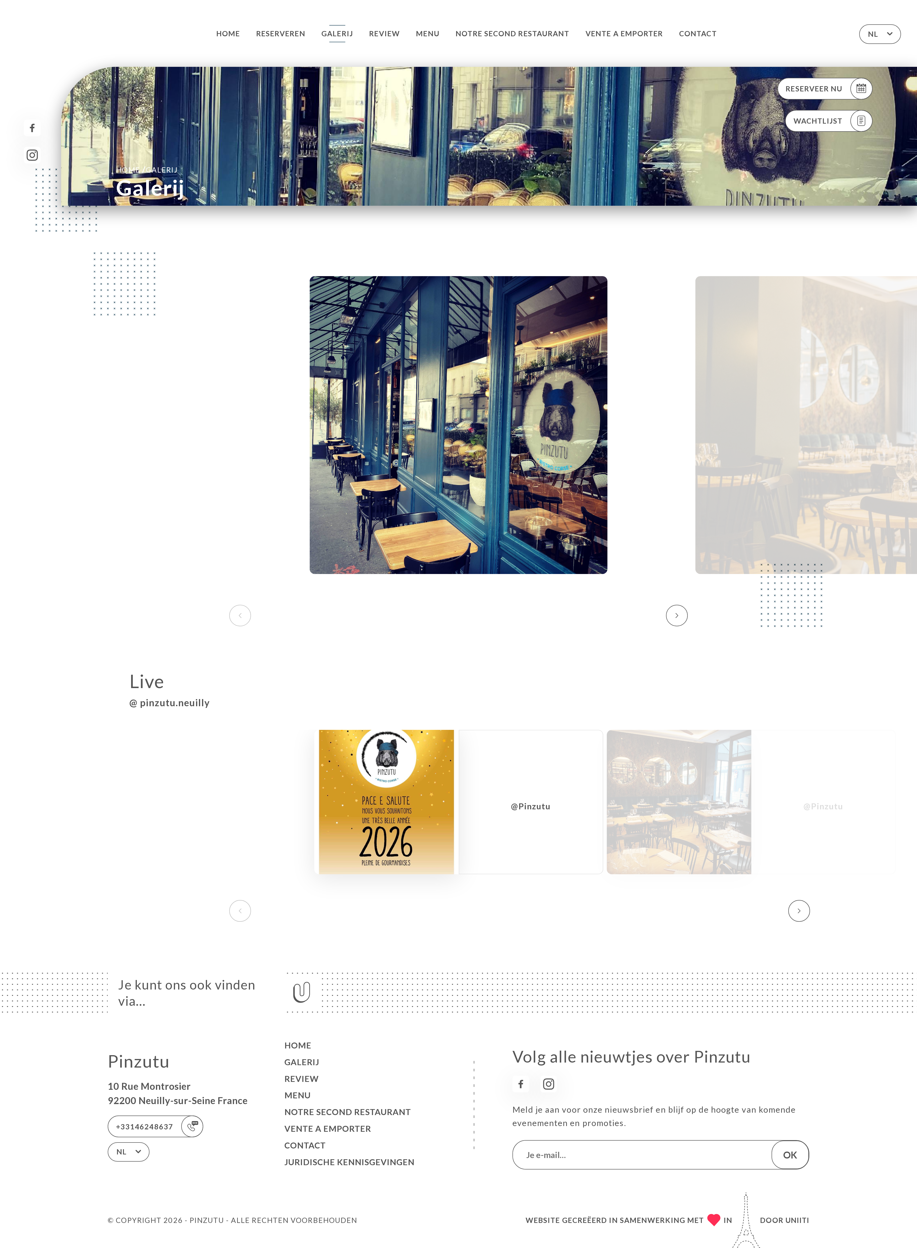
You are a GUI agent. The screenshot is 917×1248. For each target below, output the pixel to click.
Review (384, 33)
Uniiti (797, 1220)
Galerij (337, 33)
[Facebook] (32, 128)
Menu (427, 33)
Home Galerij (146, 169)
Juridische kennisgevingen (349, 1162)
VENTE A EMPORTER (624, 33)
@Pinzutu (531, 806)
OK (790, 1154)
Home (228, 33)
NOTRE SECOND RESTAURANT (512, 33)
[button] (677, 615)
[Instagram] (32, 155)
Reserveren (280, 33)
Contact (698, 33)
